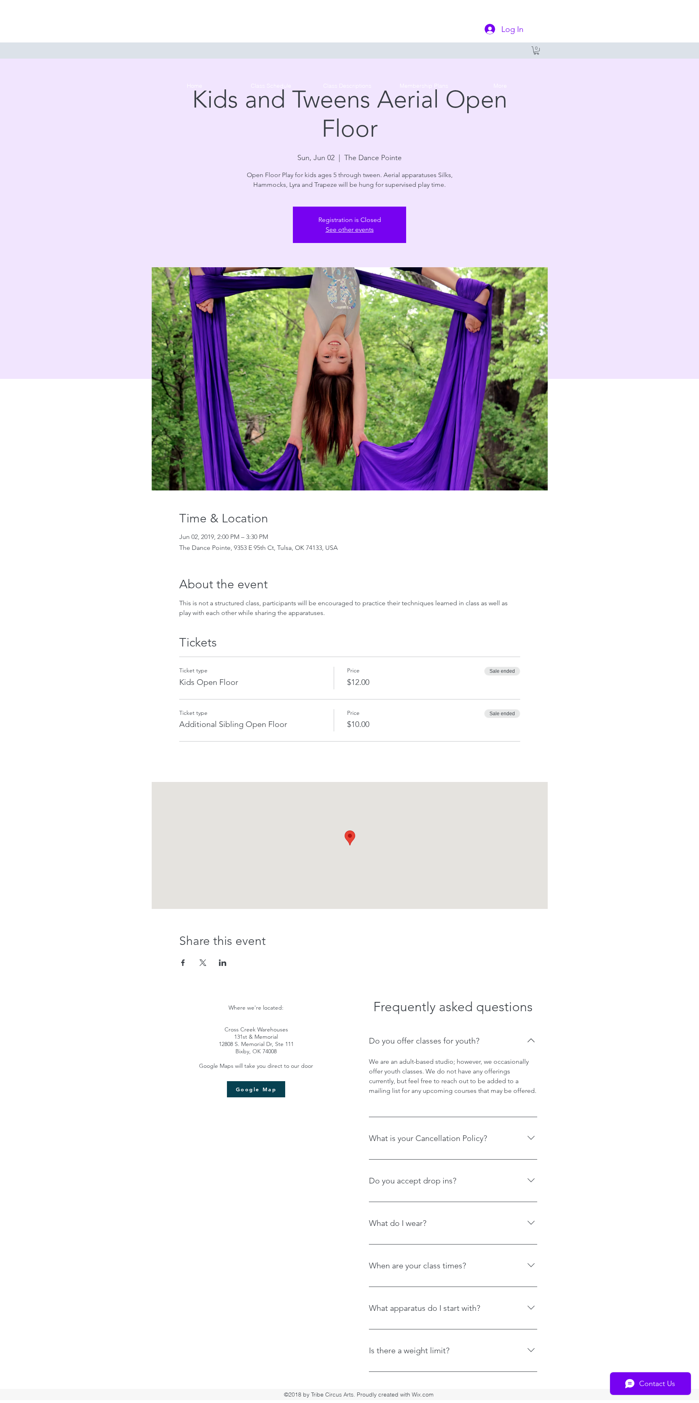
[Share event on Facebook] (183, 962)
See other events (350, 229)
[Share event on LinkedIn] (223, 962)
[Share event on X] (203, 962)
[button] (536, 50)
